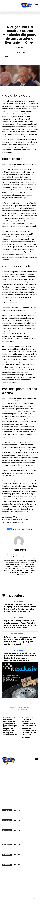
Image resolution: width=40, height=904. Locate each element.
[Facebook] (13, 57)
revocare (30, 529)
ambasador (16, 529)
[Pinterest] (22, 57)
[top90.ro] (26, 6)
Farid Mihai (20, 48)
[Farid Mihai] (20, 541)
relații (23, 529)
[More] (32, 57)
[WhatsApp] (27, 57)
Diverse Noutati (20, 21)
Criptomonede (11, 709)
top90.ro (34, 899)
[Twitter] (17, 57)
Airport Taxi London (12, 706)
